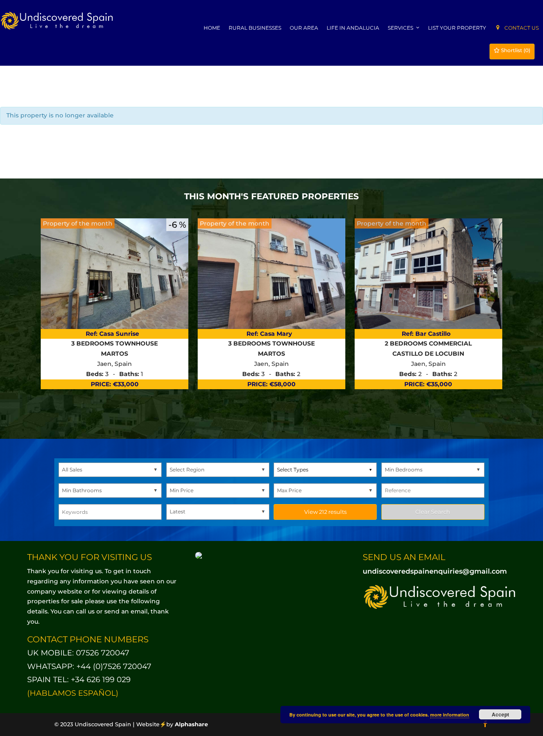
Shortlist (515, 50)
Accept (500, 714)
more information (449, 714)
